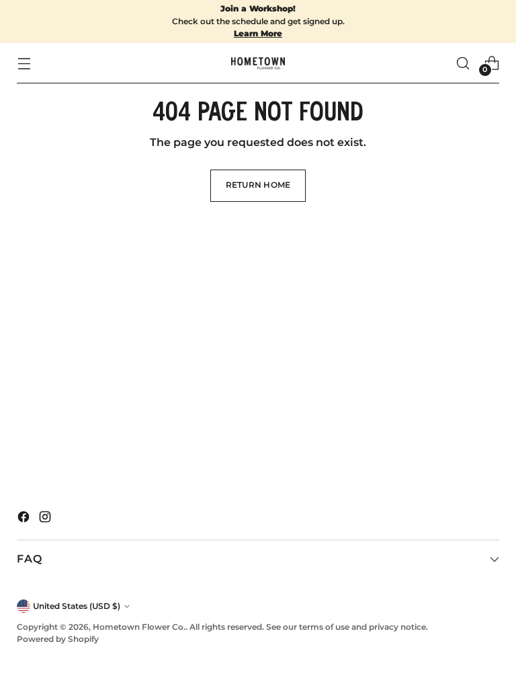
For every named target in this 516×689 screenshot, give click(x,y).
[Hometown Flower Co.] (258, 63)
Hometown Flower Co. (139, 627)
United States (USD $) (76, 606)
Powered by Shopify (58, 639)
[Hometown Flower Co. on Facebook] (25, 519)
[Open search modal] (463, 63)
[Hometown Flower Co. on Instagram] (46, 519)
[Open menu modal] (24, 63)
